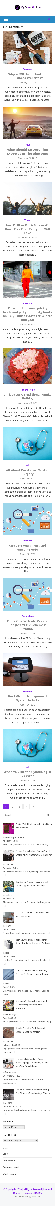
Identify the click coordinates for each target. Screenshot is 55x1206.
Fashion (27, 303)
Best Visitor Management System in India (27, 698)
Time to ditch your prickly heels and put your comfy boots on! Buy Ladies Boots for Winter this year (27, 314)
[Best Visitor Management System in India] (27, 669)
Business (27, 69)
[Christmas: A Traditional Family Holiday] (27, 366)
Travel (27, 145)
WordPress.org (9, 1174)
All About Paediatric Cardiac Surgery (27, 472)
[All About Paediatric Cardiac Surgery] (27, 443)
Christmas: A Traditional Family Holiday (27, 396)
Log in (5, 1154)
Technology (27, 616)
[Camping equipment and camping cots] (27, 518)
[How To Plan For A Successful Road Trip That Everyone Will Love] (27, 198)
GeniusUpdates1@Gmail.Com (27, 1196)
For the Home (27, 390)
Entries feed (9, 1161)
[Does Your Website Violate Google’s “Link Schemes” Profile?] (27, 594)
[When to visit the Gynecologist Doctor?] (27, 745)
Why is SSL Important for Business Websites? (27, 76)
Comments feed (11, 1167)
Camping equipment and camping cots (27, 547)
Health (27, 465)
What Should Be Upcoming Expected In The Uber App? (28, 151)
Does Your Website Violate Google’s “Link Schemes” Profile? (27, 625)
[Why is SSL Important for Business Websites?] (27, 47)
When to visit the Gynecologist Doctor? (27, 774)
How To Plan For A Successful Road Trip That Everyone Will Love (27, 229)
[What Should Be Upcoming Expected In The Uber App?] (27, 123)
